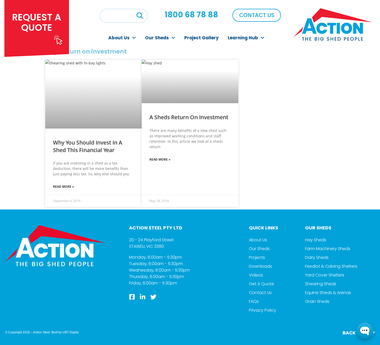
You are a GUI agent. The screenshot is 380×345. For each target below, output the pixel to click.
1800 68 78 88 (191, 14)
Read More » (63, 186)
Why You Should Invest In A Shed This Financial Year (87, 146)
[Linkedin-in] (143, 297)
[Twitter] (153, 297)
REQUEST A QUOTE (36, 22)
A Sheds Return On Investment (188, 117)
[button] (139, 15)
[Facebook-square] (132, 297)
